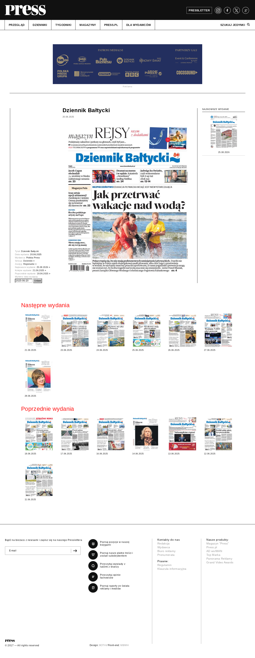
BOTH (102, 645)
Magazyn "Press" (217, 543)
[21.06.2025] (39, 330)
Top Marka (213, 554)
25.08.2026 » (43, 267)
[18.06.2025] (39, 434)
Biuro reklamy (166, 551)
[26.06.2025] (182, 330)
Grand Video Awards (219, 562)
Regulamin (164, 565)
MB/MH (124, 645)
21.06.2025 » (39, 270)
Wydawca (163, 547)
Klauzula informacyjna (171, 568)
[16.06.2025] (111, 434)
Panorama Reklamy (219, 558)
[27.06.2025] (218, 330)
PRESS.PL (111, 24)
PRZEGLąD (17, 24)
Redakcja (163, 543)
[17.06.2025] (75, 434)
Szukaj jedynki (232, 24)
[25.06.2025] (147, 330)
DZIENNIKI (40, 24)
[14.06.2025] (147, 434)
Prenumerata (166, 554)
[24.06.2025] (111, 330)
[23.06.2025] (75, 330)
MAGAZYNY (87, 24)
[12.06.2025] (218, 434)
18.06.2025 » (43, 273)
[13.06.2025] (182, 434)
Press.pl (211, 547)
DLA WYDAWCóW (138, 24)
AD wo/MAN (214, 551)
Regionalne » (30, 264)
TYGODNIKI (63, 24)
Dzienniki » (29, 261)
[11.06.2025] (39, 479)
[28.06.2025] (39, 376)
